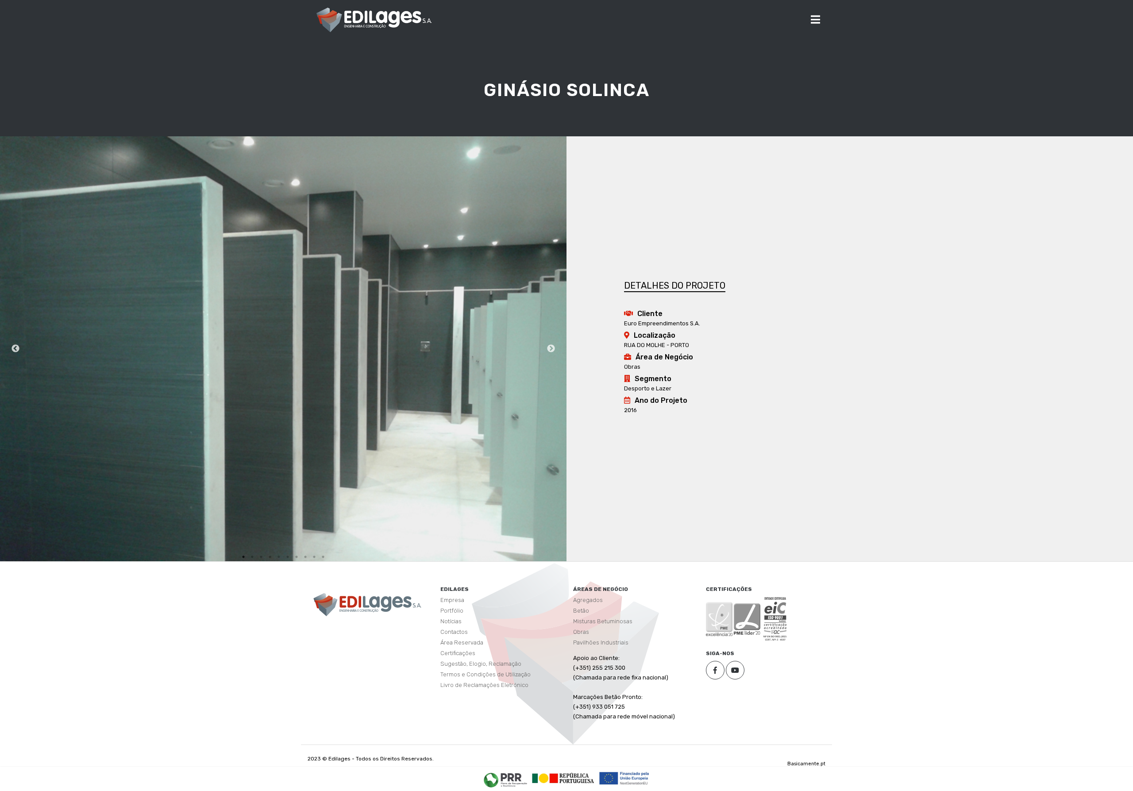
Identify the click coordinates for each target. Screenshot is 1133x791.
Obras (581, 632)
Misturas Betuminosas (602, 621)
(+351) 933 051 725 (599, 706)
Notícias (451, 621)
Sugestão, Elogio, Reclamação (480, 663)
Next (551, 348)
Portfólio (451, 610)
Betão (581, 610)
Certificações (457, 653)
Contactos (454, 632)
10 (323, 556)
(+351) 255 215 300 (599, 667)
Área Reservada (461, 642)
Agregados (588, 600)
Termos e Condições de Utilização (485, 674)
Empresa (452, 600)
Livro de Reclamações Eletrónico (484, 685)
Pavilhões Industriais (600, 642)
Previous (15, 348)
